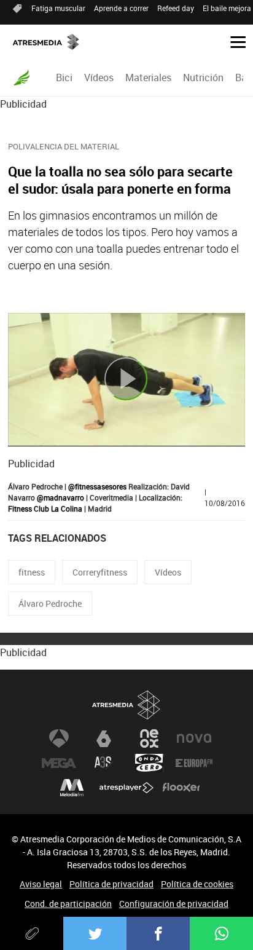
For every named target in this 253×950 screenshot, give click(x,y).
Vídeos (99, 77)
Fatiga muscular (58, 8)
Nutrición (203, 77)
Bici (64, 77)
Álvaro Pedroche (50, 603)
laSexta (103, 738)
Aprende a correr (121, 8)
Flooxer (181, 787)
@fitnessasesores (97, 486)
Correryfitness (99, 572)
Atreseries (103, 763)
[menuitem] (64, 77)
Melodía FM (71, 787)
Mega (59, 763)
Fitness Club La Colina (45, 508)
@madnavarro (60, 497)
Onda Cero (149, 763)
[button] (233, 41)
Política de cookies (197, 884)
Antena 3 (59, 738)
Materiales (148, 77)
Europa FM (194, 763)
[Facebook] (158, 933)
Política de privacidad (111, 884)
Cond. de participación (68, 903)
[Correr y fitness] (21, 77)
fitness (31, 572)
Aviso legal (41, 884)
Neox (149, 738)
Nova (194, 738)
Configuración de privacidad (173, 903)
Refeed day (175, 8)
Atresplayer (126, 787)
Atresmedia (126, 705)
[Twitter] (94, 933)
